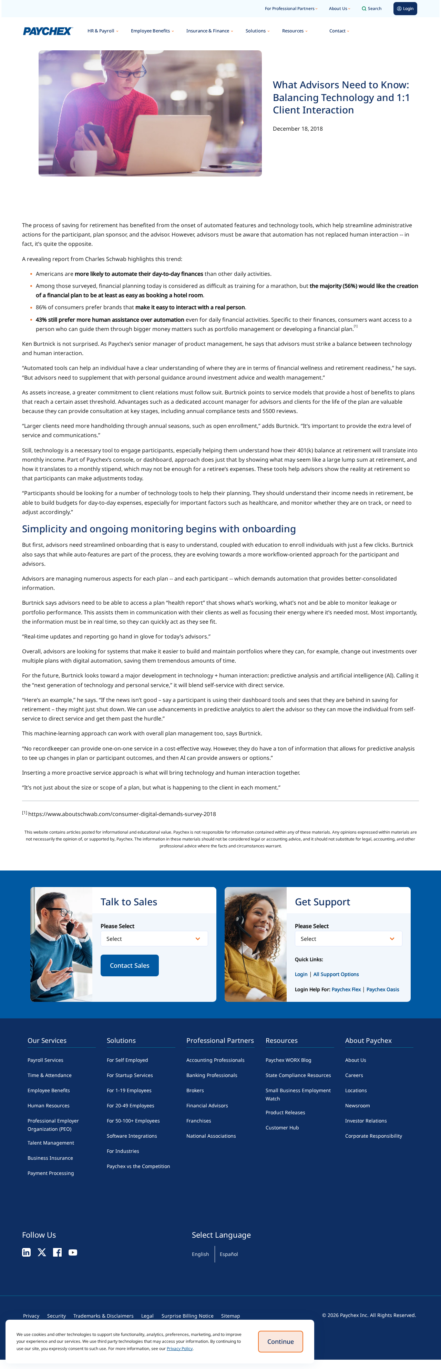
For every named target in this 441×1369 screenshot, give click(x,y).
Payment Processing (51, 1173)
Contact (337, 31)
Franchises (198, 1120)
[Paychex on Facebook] (57, 1252)
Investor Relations (366, 1120)
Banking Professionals (211, 1075)
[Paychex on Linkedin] (26, 1252)
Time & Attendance (50, 1075)
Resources (293, 31)
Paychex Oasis (383, 989)
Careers (354, 1075)
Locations (356, 1090)
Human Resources (49, 1105)
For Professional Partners (290, 8)
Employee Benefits (150, 31)
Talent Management (51, 1142)
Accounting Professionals (215, 1060)
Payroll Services (45, 1060)
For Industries (123, 1151)
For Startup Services (130, 1075)
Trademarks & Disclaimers (103, 1315)
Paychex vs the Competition (138, 1166)
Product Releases (285, 1112)
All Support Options (336, 974)
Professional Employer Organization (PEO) (53, 1124)
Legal (147, 1315)
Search (375, 8)
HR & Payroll (101, 31)
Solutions (256, 31)
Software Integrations (132, 1136)
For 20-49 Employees (130, 1105)
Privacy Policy (180, 1348)
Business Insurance (50, 1158)
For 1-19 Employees (129, 1090)
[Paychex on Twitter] (42, 1252)
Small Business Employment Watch (298, 1094)
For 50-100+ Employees (133, 1120)
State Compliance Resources (298, 1075)
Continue (280, 1341)
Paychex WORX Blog (288, 1060)
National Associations (211, 1136)
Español (229, 1254)
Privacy (31, 1315)
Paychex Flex (347, 989)
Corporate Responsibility (373, 1136)
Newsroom (357, 1105)
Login (301, 974)
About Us (338, 8)
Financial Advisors (207, 1105)
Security (56, 1315)
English (200, 1254)
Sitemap (230, 1315)
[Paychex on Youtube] (73, 1252)
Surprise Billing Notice (188, 1315)
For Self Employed (127, 1060)
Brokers (195, 1090)
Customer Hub (282, 1127)
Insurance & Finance (207, 31)
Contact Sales (130, 965)
